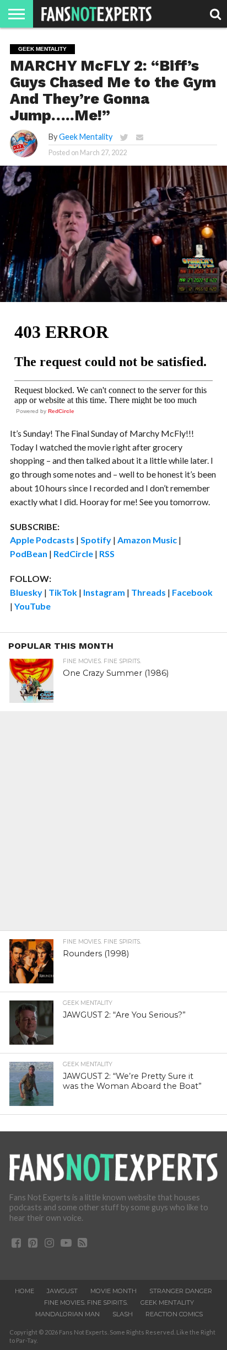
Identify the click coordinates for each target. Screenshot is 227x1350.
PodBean (28, 553)
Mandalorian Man (67, 1314)
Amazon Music (147, 539)
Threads (148, 592)
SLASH (122, 1314)
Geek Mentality (85, 136)
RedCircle (61, 411)
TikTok (62, 592)
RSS (107, 553)
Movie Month (113, 1291)
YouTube (32, 606)
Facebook (192, 592)
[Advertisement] (113, 825)
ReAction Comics (174, 1314)
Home (24, 1291)
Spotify (95, 539)
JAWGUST (62, 1291)
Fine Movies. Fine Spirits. (86, 1302)
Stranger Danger (180, 1291)
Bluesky (26, 592)
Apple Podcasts (42, 539)
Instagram (104, 592)
